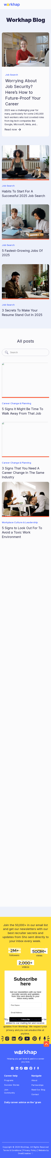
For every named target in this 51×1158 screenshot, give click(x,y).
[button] (46, 4)
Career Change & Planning (16, 403)
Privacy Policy (30, 1150)
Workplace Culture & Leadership (20, 522)
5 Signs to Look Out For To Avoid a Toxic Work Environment (22, 532)
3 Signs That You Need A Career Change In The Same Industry (23, 472)
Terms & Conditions (11, 1150)
